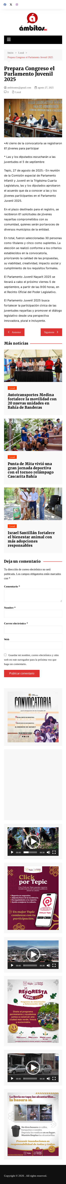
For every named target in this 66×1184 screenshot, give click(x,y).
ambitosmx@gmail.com (19, 87)
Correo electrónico (16, 623)
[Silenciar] (48, 852)
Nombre (10, 607)
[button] (33, 842)
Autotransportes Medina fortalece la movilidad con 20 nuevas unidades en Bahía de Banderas (32, 401)
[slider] (30, 852)
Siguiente (49, 332)
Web (6, 639)
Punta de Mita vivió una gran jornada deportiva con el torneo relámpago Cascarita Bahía (31, 470)
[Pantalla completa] (54, 852)
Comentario (12, 586)
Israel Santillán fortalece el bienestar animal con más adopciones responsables (31, 539)
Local (18, 92)
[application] (33, 841)
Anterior (16, 332)
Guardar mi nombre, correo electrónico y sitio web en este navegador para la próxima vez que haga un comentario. (31, 659)
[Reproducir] (12, 852)
